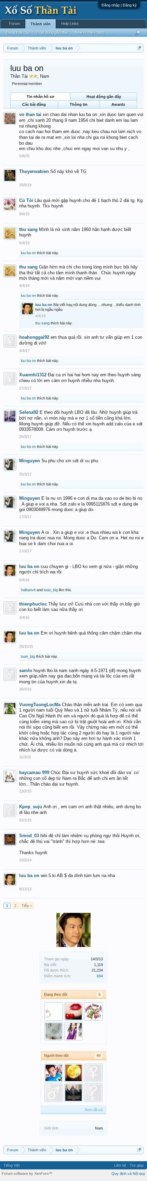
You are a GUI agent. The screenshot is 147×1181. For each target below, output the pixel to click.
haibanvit (28, 590)
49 (98, 1055)
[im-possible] (73, 1011)
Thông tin (79, 104)
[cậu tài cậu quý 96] (53, 1073)
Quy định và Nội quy (128, 1173)
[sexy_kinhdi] (93, 1092)
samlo (25, 670)
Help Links (70, 23)
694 (100, 976)
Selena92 (28, 412)
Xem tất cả (94, 1110)
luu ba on (28, 253)
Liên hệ (120, 1165)
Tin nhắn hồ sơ (40, 96)
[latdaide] (53, 1031)
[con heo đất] (53, 1011)
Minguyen (29, 460)
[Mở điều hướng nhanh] (139, 48)
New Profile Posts (89, 32)
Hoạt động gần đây (103, 96)
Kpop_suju (30, 806)
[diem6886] (93, 1073)
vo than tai (30, 114)
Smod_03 (29, 835)
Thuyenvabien (34, 171)
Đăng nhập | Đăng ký (119, 5)
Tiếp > (27, 906)
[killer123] (73, 1092)
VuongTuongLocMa (40, 704)
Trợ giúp (137, 1165)
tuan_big (51, 590)
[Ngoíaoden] (73, 1031)
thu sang (28, 229)
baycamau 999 (34, 772)
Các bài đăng (34, 104)
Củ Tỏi (26, 200)
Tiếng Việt (11, 1165)
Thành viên (40, 24)
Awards (118, 104)
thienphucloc (33, 604)
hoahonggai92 (34, 337)
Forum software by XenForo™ (27, 1173)
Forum (14, 23)
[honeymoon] (73, 1073)
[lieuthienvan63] (53, 1092)
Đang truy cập (18, 32)
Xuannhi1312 (32, 374)
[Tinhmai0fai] (93, 1011)
